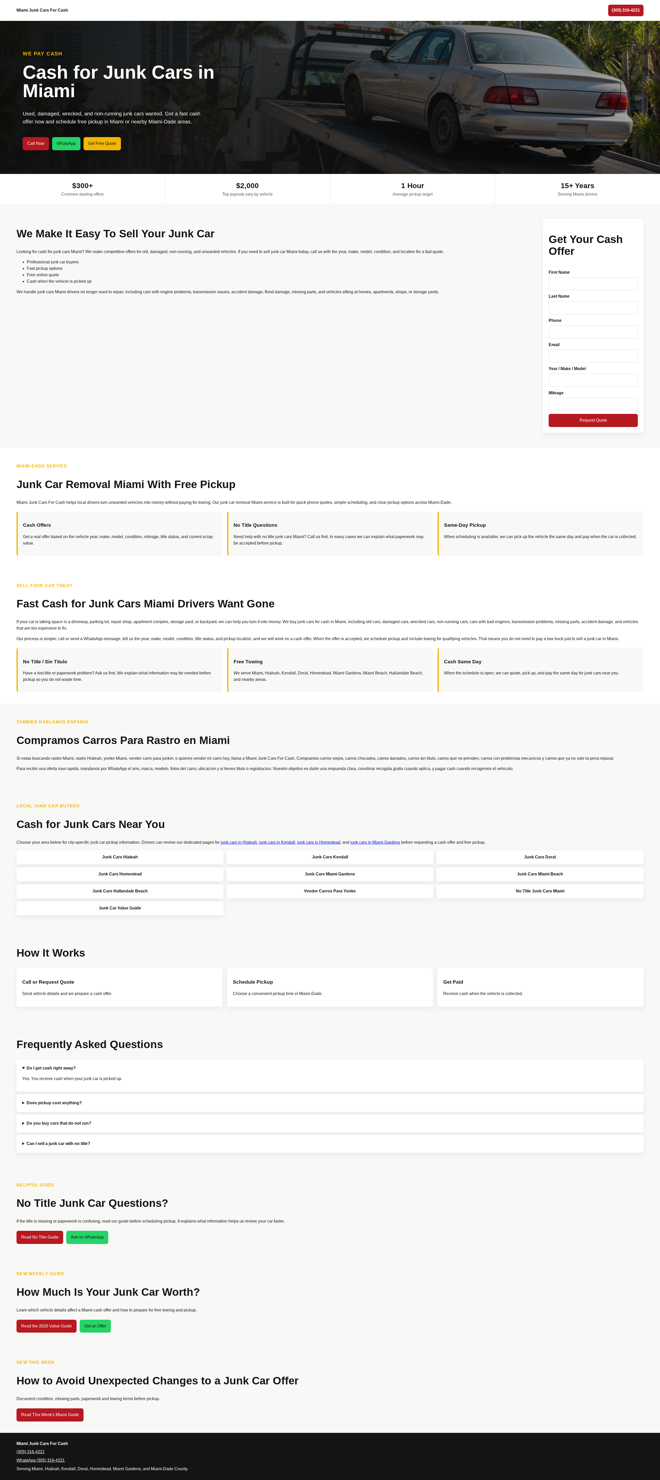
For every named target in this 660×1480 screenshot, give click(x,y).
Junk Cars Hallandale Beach (120, 891)
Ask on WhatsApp (87, 1237)
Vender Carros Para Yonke (330, 891)
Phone (555, 320)
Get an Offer (95, 1326)
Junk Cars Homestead (120, 874)
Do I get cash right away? (51, 1068)
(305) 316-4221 (626, 10)
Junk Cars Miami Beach (540, 874)
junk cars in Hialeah (239, 842)
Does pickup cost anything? (54, 1103)
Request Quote (593, 420)
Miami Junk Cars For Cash (42, 10)
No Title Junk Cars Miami (540, 891)
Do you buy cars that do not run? (59, 1123)
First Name (559, 272)
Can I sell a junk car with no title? (58, 1143)
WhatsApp (66, 143)
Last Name (559, 296)
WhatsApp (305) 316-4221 (40, 1460)
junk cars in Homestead (318, 842)
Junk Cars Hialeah (120, 857)
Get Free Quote (102, 143)
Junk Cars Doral (540, 857)
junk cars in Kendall (277, 842)
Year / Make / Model (567, 368)
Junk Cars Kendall (330, 857)
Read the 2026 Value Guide (46, 1326)
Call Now (35, 143)
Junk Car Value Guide (120, 908)
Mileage (556, 393)
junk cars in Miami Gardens (375, 842)
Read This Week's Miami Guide (50, 1414)
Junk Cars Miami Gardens (330, 874)
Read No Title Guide (40, 1237)
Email (554, 344)
